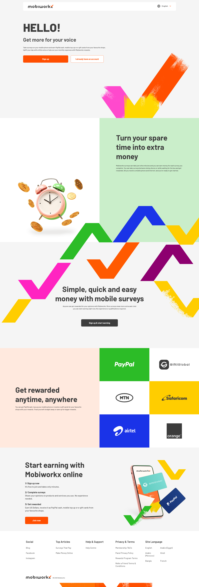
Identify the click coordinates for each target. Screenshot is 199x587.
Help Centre (91, 548)
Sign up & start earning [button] (99, 323)
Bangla (148, 561)
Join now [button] (36, 520)
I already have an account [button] (87, 59)
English (165, 6)
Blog (28, 548)
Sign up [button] (45, 59)
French (163, 561)
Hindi (162, 553)
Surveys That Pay (63, 548)
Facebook (30, 553)
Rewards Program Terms (126, 558)
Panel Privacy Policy (124, 553)
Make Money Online (64, 553)
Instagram (30, 558)
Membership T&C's (123, 548)
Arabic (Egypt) (166, 548)
